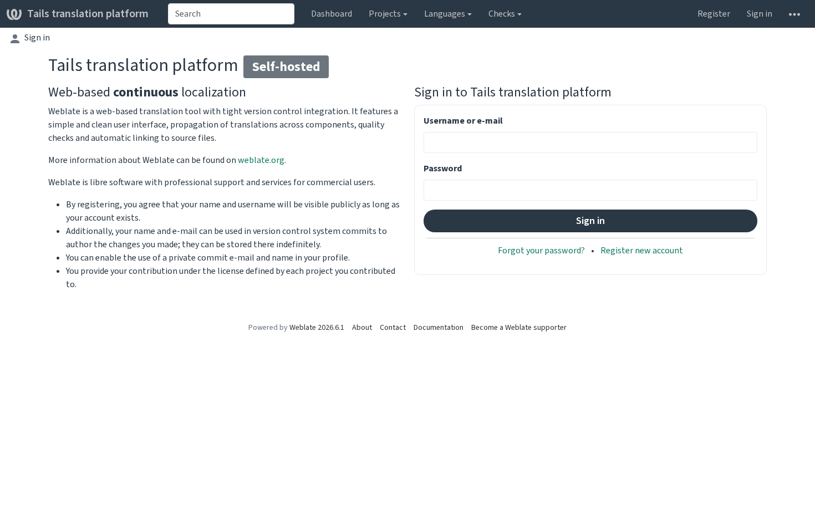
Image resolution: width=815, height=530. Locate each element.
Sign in (759, 13)
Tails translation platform (88, 13)
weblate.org (261, 160)
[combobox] (231, 13)
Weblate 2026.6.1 (316, 327)
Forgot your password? (542, 250)
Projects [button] (385, 13)
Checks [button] (501, 13)
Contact (393, 327)
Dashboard (331, 13)
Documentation (438, 327)
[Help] (794, 14)
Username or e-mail (463, 120)
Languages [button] (444, 13)
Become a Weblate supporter (519, 327)
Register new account (641, 250)
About (362, 327)
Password (443, 168)
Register (713, 13)
